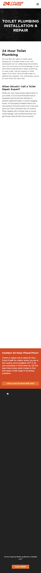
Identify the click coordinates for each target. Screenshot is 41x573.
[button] (38, 4)
